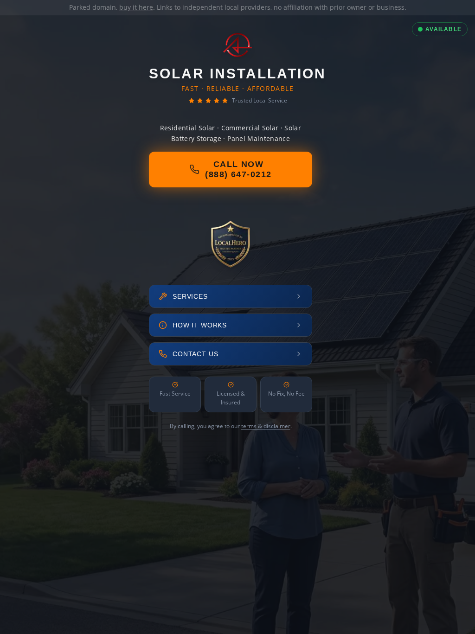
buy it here (136, 7)
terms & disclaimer (265, 426)
